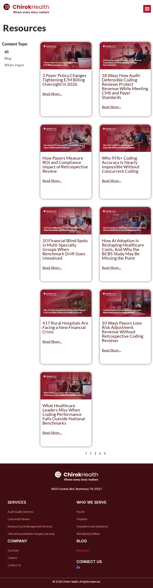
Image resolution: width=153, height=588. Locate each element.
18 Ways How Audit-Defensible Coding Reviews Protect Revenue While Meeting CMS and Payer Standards (125, 86)
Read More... (52, 94)
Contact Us (14, 565)
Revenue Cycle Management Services (30, 526)
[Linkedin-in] (78, 567)
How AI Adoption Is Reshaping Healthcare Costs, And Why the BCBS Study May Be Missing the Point (123, 249)
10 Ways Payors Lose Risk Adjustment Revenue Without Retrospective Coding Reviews (122, 331)
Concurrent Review (18, 519)
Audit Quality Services (20, 511)
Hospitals (81, 519)
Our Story (13, 550)
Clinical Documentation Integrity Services (31, 533)
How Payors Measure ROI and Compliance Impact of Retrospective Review (65, 164)
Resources (82, 550)
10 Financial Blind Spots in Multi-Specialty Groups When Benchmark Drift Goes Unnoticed (65, 249)
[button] (147, 9)
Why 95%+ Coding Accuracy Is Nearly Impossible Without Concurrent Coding (120, 164)
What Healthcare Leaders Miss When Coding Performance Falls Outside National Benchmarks (63, 414)
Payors (80, 511)
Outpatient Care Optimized (92, 526)
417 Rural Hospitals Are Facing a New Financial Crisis (65, 327)
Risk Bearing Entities (87, 533)
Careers (12, 557)
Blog (8, 58)
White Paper (14, 65)
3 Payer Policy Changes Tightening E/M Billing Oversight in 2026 (64, 80)
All (6, 52)
